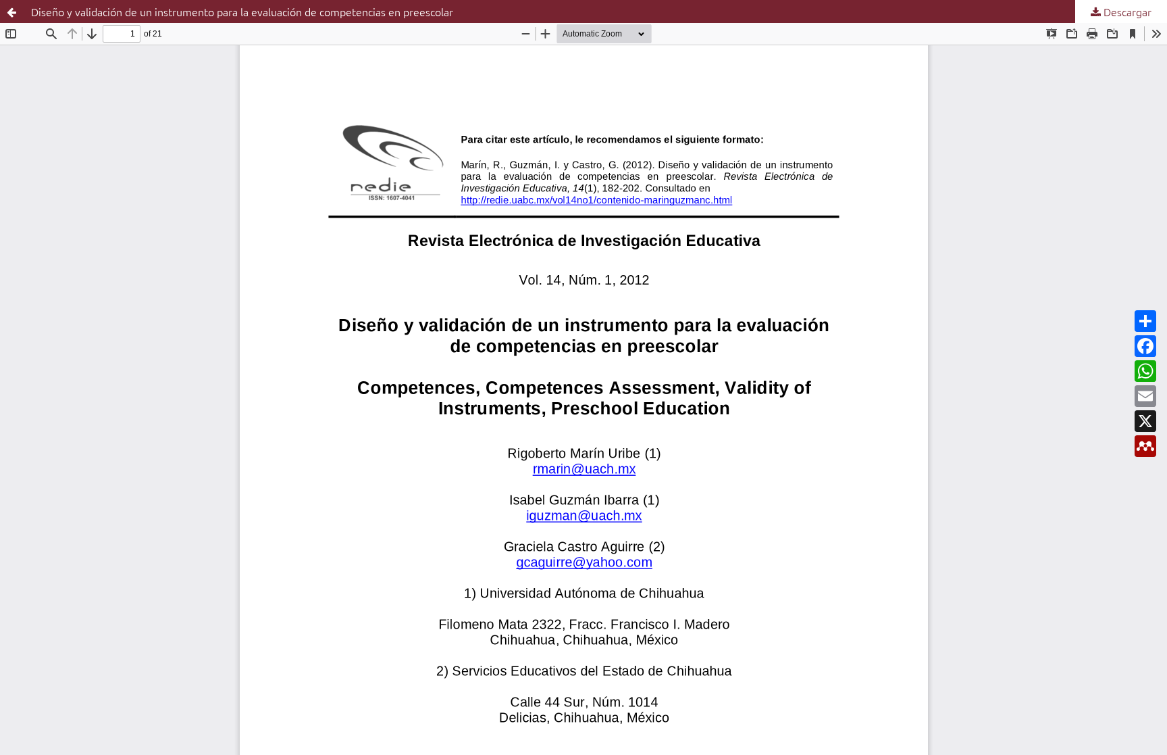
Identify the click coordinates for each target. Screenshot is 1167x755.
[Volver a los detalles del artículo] (11, 11)
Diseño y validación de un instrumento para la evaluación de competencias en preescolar (242, 11)
